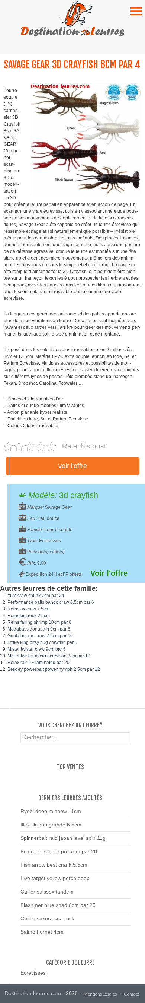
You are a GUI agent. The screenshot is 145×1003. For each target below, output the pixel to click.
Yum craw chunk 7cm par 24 (35, 595)
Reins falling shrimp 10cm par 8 (39, 622)
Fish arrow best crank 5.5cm (53, 865)
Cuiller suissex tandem (47, 892)
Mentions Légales (100, 994)
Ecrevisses (33, 973)
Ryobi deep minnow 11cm (50, 811)
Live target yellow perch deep (55, 878)
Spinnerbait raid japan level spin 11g (63, 838)
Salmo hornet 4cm (42, 932)
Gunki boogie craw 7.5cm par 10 (40, 635)
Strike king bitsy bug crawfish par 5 (42, 642)
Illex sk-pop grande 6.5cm (50, 825)
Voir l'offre (72, 466)
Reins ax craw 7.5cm (28, 609)
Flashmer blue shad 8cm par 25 (58, 905)
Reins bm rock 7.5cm (28, 615)
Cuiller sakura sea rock (47, 918)
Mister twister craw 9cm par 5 (36, 649)
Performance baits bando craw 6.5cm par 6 (50, 602)
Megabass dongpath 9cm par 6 (38, 629)
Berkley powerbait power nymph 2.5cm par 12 (53, 669)
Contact (131, 994)
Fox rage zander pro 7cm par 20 (58, 851)
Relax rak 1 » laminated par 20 (38, 662)
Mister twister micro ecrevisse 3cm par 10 (48, 655)
